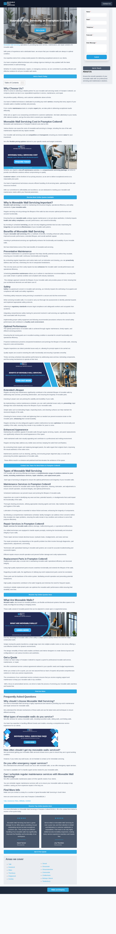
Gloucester (46, 866)
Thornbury (11, 873)
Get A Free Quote (40, 852)
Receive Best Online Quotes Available (40, 197)
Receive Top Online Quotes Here (40, 595)
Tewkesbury (46, 881)
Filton (16, 801)
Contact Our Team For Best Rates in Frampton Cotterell (40, 465)
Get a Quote (40, 30)
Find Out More (40, 691)
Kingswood (12, 876)
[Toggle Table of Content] (21, 82)
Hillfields (22, 801)
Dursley (11, 879)
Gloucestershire (47, 869)
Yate (5, 801)
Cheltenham (46, 875)
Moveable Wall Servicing (12, 45)
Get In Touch (96, 68)
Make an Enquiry (58, 890)
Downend (10, 801)
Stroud (44, 863)
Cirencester (46, 872)
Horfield (28, 801)
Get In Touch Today (40, 76)
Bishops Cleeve (47, 878)
